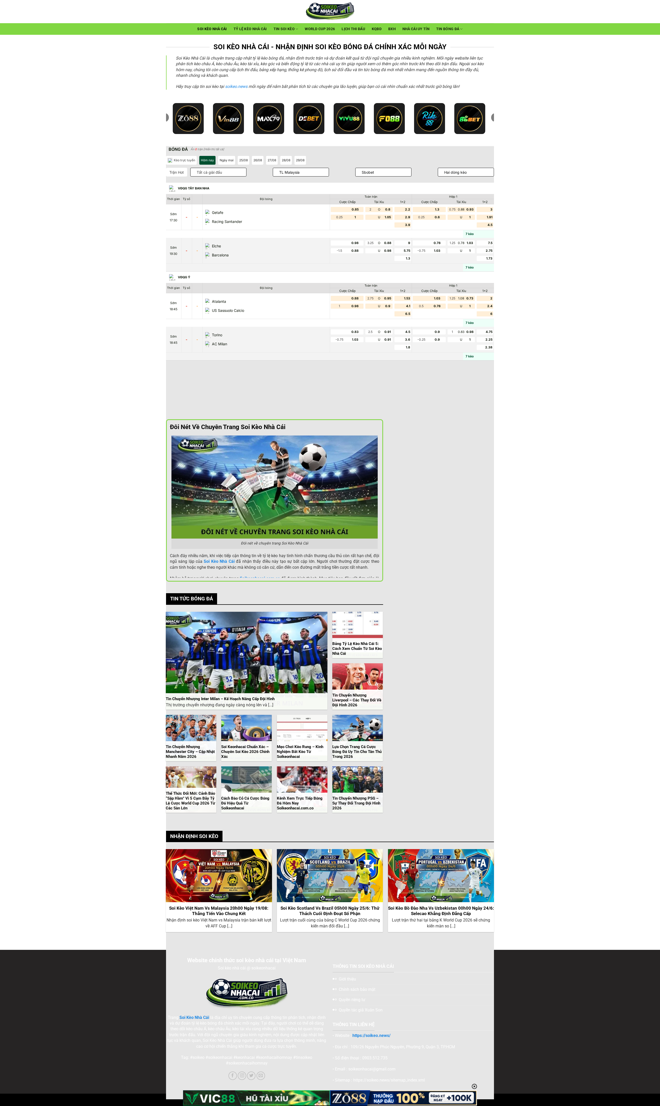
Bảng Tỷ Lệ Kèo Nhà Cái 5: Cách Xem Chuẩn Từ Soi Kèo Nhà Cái (357, 648)
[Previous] (166, 892)
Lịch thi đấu (353, 29)
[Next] (494, 892)
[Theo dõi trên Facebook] (232, 1075)
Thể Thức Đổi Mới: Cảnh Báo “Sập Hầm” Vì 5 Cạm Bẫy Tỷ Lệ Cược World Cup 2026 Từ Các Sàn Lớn (190, 800)
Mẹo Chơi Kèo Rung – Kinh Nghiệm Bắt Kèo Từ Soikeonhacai (300, 751)
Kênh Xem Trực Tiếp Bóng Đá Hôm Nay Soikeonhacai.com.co (300, 803)
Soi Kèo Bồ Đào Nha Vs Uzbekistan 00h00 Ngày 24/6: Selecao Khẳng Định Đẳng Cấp (441, 911)
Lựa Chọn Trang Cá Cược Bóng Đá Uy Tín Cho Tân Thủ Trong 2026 (357, 751)
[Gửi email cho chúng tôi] (261, 1075)
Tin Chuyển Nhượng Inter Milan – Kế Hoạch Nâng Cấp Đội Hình (220, 699)
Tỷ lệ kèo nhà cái (250, 29)
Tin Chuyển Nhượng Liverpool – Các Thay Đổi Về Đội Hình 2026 (356, 700)
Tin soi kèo (284, 29)
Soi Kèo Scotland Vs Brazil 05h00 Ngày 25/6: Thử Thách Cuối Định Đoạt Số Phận (329, 911)
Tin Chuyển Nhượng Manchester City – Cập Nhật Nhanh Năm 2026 (190, 751)
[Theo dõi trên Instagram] (242, 1075)
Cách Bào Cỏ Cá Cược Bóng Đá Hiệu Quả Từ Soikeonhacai (245, 803)
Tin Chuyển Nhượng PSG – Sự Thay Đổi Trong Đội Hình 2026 (356, 803)
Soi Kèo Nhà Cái (212, 29)
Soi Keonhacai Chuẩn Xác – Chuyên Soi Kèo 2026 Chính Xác (245, 751)
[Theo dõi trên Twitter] (251, 1075)
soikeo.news (236, 86)
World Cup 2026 (320, 29)
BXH (392, 29)
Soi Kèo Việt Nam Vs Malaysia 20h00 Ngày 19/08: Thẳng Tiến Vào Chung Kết (218, 911)
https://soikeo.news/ (371, 1035)
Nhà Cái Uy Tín (416, 29)
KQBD (377, 29)
